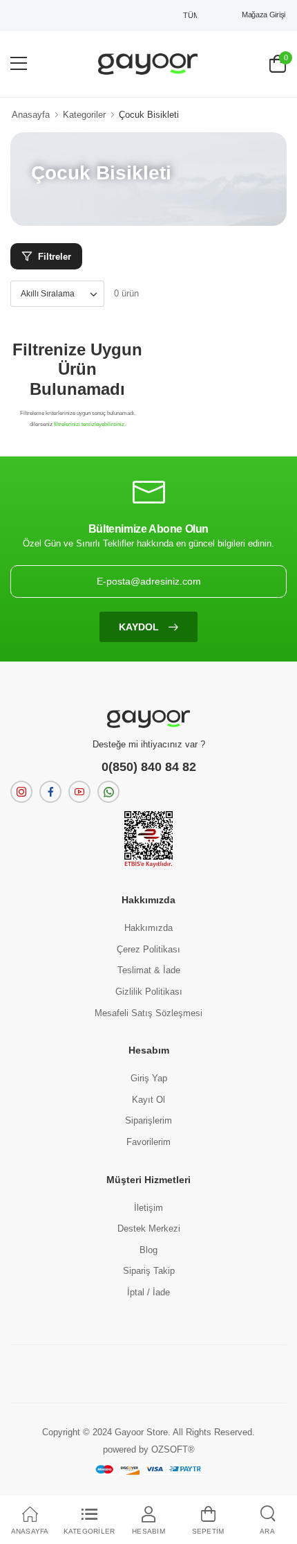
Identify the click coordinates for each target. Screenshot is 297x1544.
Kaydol (140, 626)
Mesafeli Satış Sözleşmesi (148, 1013)
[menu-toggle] (18, 63)
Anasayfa (31, 114)
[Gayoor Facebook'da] (50, 792)
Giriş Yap (149, 1078)
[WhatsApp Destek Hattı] (108, 792)
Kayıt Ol (148, 1099)
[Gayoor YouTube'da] (79, 792)
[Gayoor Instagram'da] (21, 792)
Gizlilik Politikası (148, 991)
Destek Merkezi (148, 1228)
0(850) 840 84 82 (149, 767)
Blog (148, 1250)
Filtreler (54, 256)
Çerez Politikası (148, 949)
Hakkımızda (148, 928)
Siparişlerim (148, 1120)
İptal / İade (148, 1292)
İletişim (148, 1208)
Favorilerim (148, 1142)
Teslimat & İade (148, 970)
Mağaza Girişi (263, 14)
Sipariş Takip (149, 1271)
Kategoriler (84, 114)
